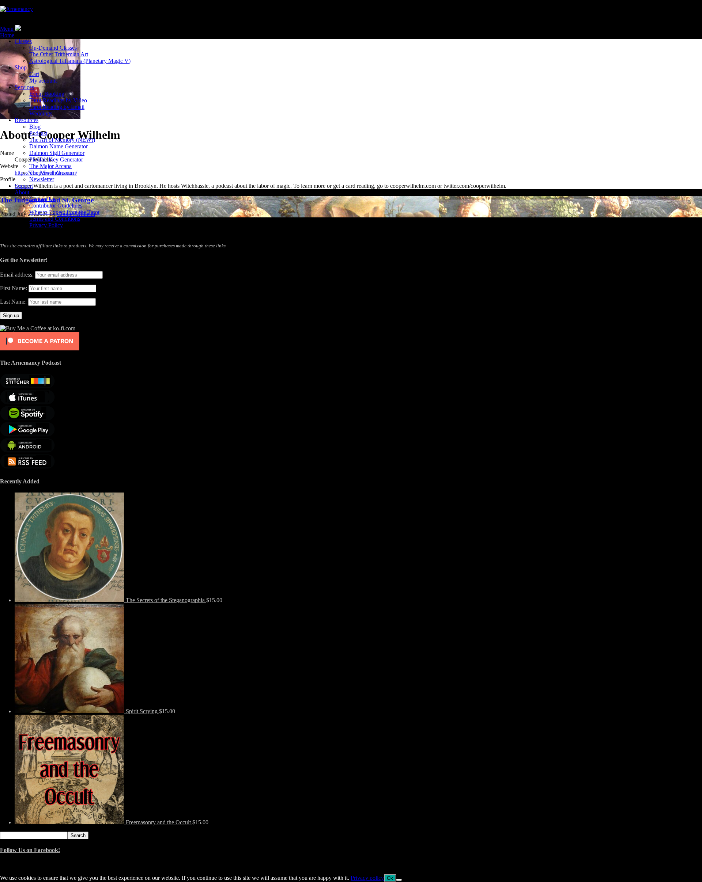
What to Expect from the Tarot (64, 212)
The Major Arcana (50, 166)
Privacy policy (367, 878)
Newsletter (41, 179)
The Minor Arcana (50, 173)
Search (78, 835)
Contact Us (42, 199)
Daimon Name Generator (58, 146)
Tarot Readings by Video (58, 100)
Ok (390, 878)
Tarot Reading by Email (56, 107)
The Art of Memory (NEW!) (62, 140)
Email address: (17, 274)
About (22, 192)
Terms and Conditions (54, 219)
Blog (35, 126)
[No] (399, 880)
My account (43, 80)
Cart (34, 74)
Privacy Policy (46, 225)
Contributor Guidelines (55, 205)
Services (24, 87)
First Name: (13, 288)
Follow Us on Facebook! (30, 850)
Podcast (38, 133)
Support (24, 186)
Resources (26, 120)
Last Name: (13, 302)
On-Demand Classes (53, 48)
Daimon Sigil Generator (56, 153)
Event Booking (46, 94)
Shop (21, 67)
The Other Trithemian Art (58, 54)
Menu (7, 29)
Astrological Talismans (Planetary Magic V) (80, 61)
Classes (23, 41)
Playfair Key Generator (56, 159)
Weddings (40, 113)
